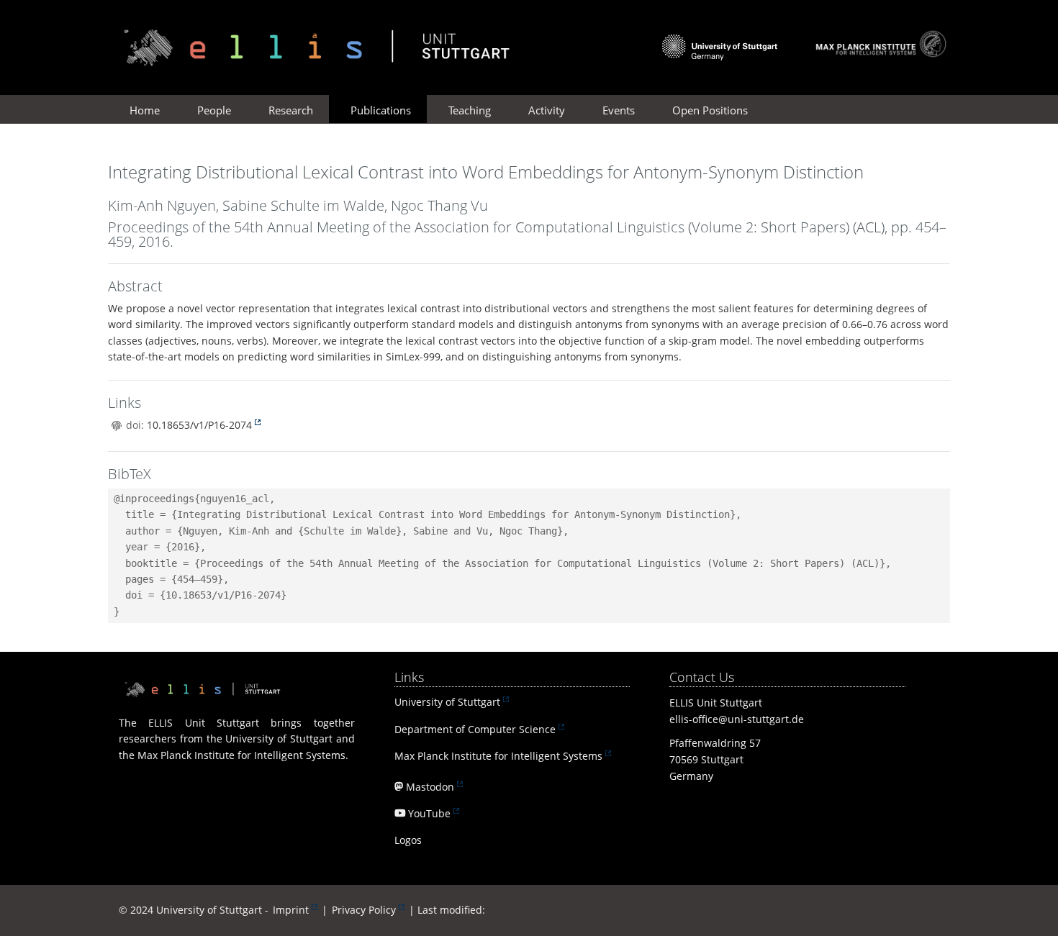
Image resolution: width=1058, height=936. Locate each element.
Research (290, 110)
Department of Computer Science (475, 729)
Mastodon (430, 787)
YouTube (429, 813)
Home (145, 110)
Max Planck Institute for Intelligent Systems (498, 756)
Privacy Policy (364, 910)
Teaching (469, 110)
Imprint (291, 910)
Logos (408, 840)
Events (618, 110)
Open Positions (710, 110)
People (214, 110)
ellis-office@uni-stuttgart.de (736, 719)
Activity (546, 110)
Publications (381, 110)
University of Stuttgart (447, 702)
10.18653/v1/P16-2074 (199, 425)
